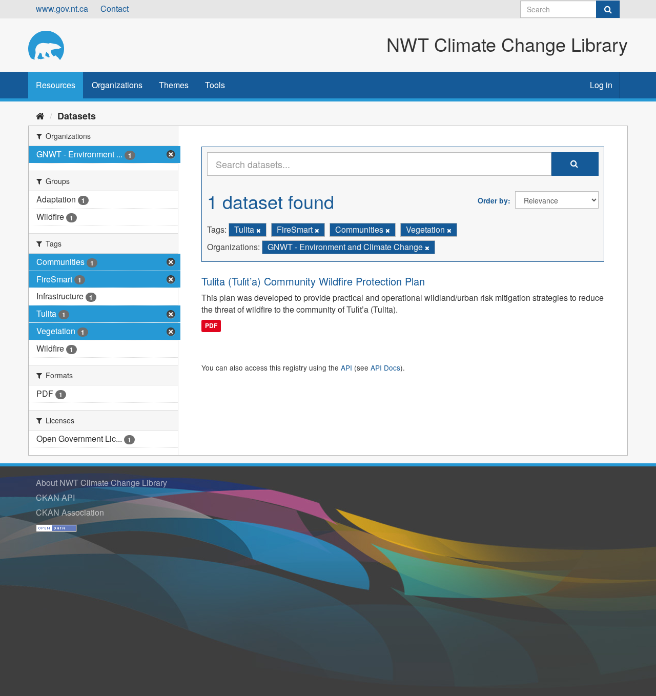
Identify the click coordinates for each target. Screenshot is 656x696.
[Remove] (258, 230)
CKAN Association (70, 512)
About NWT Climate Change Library (101, 482)
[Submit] (608, 9)
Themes (174, 85)
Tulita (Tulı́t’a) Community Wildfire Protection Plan (313, 281)
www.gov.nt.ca (62, 8)
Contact (114, 8)
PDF (211, 325)
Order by (493, 200)
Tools (215, 85)
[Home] (40, 115)
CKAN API (55, 497)
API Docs (385, 367)
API (346, 367)
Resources (55, 85)
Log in (601, 85)
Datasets (76, 115)
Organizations (117, 85)
